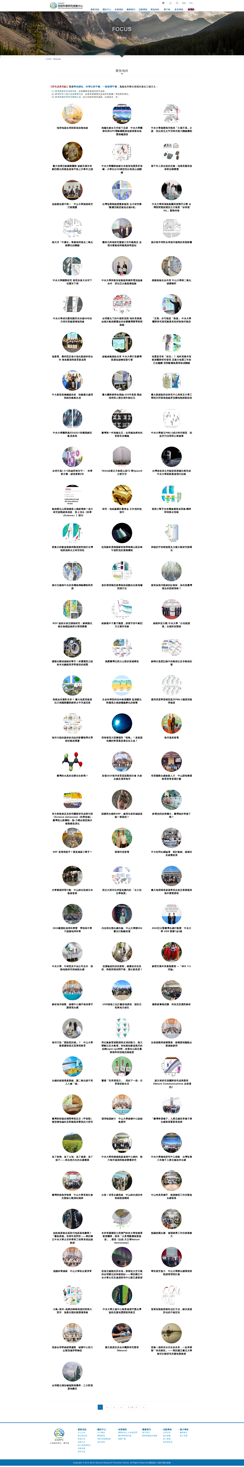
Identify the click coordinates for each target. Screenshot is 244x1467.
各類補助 (119, 9)
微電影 (191, 9)
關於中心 (107, 9)
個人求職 (183, 1435)
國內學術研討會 (125, 1435)
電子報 (167, 9)
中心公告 (81, 1432)
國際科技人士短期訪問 (127, 1432)
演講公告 (81, 1442)
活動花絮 (81, 1448)
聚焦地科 (155, 9)
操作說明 (101, 1442)
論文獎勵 (167, 1435)
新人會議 (167, 1438)
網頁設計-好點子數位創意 (160, 1462)
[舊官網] (163, 3)
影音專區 (179, 9)
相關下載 (122, 1438)
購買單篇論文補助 (149, 1435)
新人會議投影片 (84, 1445)
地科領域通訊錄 (104, 1438)
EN (191, 3)
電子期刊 (146, 1432)
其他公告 (81, 1438)
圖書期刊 (131, 9)
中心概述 (101, 1432)
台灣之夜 (167, 1432)
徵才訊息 (81, 1451)
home (49, 59)
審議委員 (101, 1435)
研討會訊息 (82, 1435)
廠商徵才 (183, 1432)
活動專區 (143, 9)
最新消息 (95, 9)
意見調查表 (168, 1442)
